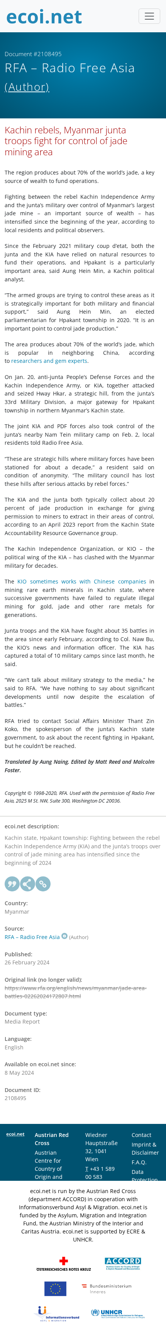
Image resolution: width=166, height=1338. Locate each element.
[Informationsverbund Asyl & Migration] (56, 1313)
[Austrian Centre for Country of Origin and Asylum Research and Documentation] (123, 1263)
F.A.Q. (139, 1162)
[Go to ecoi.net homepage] (44, 16)
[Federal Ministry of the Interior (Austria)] (106, 1288)
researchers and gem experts (48, 360)
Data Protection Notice (145, 1180)
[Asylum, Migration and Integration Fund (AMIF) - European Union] (55, 1288)
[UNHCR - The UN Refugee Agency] (118, 1313)
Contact (141, 1135)
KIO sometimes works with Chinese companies (81, 581)
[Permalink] (43, 884)
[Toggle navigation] (149, 16)
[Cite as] (12, 884)
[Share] (28, 884)
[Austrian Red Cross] (63, 1263)
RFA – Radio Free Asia (32, 937)
